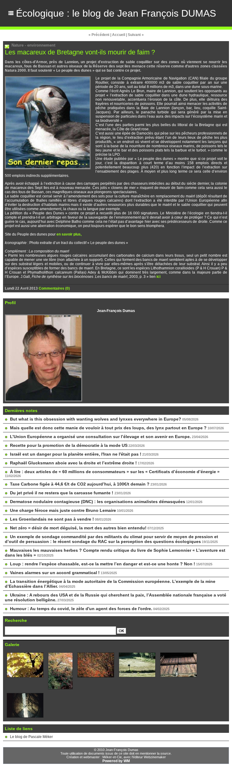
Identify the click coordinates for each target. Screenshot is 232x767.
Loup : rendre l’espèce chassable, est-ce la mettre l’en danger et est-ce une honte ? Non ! (102, 563)
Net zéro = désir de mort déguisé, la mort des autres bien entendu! (78, 527)
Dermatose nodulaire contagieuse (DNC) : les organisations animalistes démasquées (97, 501)
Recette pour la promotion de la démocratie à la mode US (68, 445)
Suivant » (136, 35)
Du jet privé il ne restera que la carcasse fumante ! (62, 492)
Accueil (118, 35)
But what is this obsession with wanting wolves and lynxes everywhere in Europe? (95, 419)
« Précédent (99, 35)
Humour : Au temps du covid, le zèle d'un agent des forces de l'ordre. (81, 608)
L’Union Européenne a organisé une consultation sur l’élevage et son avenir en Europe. (100, 436)
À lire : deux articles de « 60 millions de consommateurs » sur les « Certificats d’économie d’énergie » (115, 471)
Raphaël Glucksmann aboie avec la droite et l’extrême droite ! (73, 462)
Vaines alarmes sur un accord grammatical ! (55, 572)
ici (158, 277)
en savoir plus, (69, 234)
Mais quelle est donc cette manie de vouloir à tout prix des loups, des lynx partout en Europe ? (108, 427)
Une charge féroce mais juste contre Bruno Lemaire (63, 510)
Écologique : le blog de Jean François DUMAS (116, 13)
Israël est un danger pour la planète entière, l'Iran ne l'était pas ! (75, 454)
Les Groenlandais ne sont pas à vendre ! (52, 519)
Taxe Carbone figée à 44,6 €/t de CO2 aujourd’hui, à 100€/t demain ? (80, 484)
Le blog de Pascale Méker (31, 737)
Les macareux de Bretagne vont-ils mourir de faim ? (80, 52)
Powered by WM (116, 761)
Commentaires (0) (54, 288)
